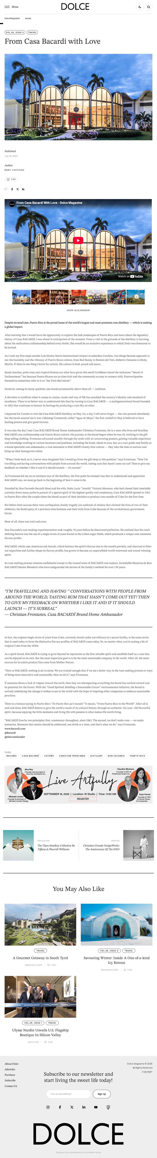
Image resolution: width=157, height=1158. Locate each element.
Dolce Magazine (12, 18)
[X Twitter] (18, 189)
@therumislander (15, 737)
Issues (28, 18)
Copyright (147, 1071)
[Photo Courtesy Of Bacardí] (21, 297)
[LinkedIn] (23, 189)
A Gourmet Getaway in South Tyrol (40, 958)
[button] (11, 6)
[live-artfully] (78, 803)
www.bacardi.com (15, 728)
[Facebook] (12, 189)
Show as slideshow (78, 310)
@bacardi (10, 732)
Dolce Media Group (92, 1152)
